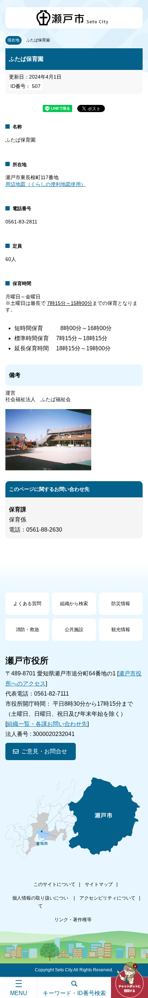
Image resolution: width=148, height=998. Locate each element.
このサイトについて (54, 884)
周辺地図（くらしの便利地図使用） (45, 184)
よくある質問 (27, 603)
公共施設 (74, 629)
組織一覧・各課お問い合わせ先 (47, 724)
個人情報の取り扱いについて (40, 902)
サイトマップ (99, 884)
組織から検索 (74, 603)
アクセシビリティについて (107, 898)
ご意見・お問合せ (44, 751)
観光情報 (120, 629)
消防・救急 (27, 629)
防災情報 (120, 603)
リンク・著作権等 (73, 919)
